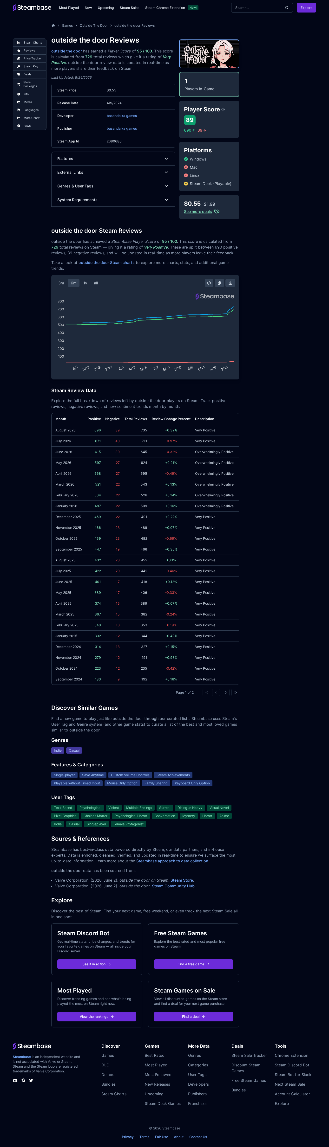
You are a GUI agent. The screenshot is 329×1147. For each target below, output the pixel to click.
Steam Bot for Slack (293, 1074)
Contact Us (198, 1137)
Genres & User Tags (75, 186)
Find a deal (190, 1016)
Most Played (69, 8)
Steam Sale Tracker (249, 1055)
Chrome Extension (291, 1055)
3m (61, 283)
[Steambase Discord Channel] (15, 1080)
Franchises (197, 1103)
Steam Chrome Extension (165, 8)
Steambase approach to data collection (172, 861)
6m (74, 283)
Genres (194, 1055)
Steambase (22, 1057)
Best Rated (154, 1055)
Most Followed (158, 1074)
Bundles (108, 1084)
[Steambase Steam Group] (23, 1080)
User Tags (197, 1074)
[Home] (53, 25)
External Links (70, 172)
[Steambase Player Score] (223, 109)
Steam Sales (129, 8)
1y (85, 283)
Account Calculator (292, 1093)
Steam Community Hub (173, 886)
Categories (198, 1065)
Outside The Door (94, 25)
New (88, 8)
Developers (198, 1084)
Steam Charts (113, 1093)
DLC (105, 1065)
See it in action (93, 964)
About (179, 1137)
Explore (306, 8)
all (96, 283)
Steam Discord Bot (292, 1065)
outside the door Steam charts (107, 262)
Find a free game (191, 964)
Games (67, 25)
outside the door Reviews (134, 25)
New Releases (157, 1084)
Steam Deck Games (163, 1103)
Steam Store (182, 880)
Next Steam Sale (290, 1084)
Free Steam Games (248, 1080)
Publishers (197, 1093)
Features (65, 158)
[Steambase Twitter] (31, 1080)
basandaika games (122, 116)
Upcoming (106, 8)
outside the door (66, 51)
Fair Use (161, 1137)
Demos (107, 1074)
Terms (144, 1137)
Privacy (128, 1137)
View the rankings (94, 1016)
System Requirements (77, 199)
